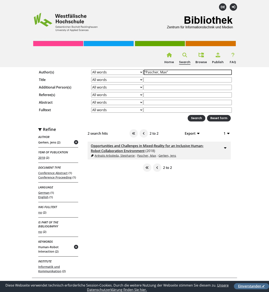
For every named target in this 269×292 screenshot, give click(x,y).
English (43, 197)
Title (42, 79)
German (44, 193)
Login (233, 7)
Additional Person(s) (55, 87)
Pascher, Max (146, 156)
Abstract (46, 102)
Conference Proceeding (55, 177)
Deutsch (222, 7)
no (40, 212)
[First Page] (133, 133)
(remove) (68, 143)
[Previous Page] (144, 133)
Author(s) (46, 72)
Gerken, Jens (167, 156)
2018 (41, 158)
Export (190, 133)
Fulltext (45, 110)
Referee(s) (47, 95)
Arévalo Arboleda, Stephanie (115, 156)
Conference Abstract (53, 173)
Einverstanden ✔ (251, 286)
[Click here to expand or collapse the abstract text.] (225, 147)
